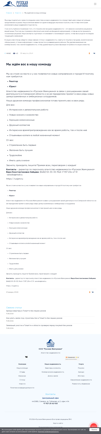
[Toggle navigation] (95, 4)
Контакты (50, 394)
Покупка (81, 368)
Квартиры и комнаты (53, 368)
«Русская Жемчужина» (44, 91)
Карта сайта (58, 423)
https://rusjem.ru (14, 179)
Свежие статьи (14, 308)
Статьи (22, 380)
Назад (8, 53)
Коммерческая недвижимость (53, 372)
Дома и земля (53, 376)
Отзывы (22, 372)
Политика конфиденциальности (22, 388)
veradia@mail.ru (14, 175)
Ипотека (81, 376)
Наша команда (22, 368)
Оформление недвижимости (81, 380)
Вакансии (22, 376)
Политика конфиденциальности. (48, 431)
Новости (22, 384)
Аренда (81, 372)
